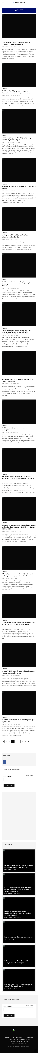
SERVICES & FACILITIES (29, 1035)
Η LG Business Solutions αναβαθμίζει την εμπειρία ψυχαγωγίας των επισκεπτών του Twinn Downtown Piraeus (18, 284)
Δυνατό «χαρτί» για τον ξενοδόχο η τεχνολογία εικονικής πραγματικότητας (17, 139)
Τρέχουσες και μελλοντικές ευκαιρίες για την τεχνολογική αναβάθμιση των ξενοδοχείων (16, 332)
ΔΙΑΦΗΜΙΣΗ (19, 1037)
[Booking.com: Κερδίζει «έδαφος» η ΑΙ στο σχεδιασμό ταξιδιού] (19, 170)
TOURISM (10, 1035)
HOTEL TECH (5, 88)
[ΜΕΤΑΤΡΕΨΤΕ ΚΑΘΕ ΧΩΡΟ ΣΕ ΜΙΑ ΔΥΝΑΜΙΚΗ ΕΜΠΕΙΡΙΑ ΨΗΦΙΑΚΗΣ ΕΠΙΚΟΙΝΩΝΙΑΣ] (19, 860)
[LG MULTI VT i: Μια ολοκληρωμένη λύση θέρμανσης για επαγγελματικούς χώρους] (19, 655)
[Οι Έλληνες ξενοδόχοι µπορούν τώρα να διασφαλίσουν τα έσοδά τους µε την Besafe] (19, 75)
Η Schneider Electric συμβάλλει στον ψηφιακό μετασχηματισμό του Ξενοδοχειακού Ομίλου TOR (18, 477)
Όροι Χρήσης (11, 1039)
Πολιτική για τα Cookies (23, 1039)
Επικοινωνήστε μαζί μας (19, 1043)
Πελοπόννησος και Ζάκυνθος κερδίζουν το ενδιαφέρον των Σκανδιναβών (18, 962)
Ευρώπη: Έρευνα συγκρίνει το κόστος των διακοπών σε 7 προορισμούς (18, 986)
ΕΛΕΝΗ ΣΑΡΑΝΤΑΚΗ (6, 46)
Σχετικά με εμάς (28, 1037)
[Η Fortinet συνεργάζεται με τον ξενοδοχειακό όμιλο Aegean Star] (19, 703)
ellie (5, 869)
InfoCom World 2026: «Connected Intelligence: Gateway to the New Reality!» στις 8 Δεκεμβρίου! (17, 913)
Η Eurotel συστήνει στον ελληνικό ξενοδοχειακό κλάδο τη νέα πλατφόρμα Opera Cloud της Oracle (18, 575)
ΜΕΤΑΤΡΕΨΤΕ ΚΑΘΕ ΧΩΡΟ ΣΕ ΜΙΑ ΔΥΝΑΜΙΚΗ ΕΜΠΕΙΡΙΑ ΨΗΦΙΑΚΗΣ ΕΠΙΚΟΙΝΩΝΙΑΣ (18, 866)
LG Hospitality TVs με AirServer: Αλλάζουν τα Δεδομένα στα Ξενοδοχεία (16, 236)
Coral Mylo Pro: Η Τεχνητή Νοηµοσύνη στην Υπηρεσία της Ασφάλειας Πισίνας (16, 43)
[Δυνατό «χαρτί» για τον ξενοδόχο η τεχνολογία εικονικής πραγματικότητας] (19, 121)
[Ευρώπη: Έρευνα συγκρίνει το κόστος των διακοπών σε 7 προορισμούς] (19, 980)
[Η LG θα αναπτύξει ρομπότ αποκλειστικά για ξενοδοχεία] (19, 412)
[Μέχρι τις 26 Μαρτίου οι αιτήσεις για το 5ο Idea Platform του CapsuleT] (19, 363)
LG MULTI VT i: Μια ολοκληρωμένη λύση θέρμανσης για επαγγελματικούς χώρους (18, 672)
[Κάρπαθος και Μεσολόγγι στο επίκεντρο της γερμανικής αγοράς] (19, 932)
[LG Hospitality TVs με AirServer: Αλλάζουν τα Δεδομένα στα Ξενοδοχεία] (19, 219)
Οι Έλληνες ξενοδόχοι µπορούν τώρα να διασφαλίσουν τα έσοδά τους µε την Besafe (16, 92)
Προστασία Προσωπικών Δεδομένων (19, 1041)
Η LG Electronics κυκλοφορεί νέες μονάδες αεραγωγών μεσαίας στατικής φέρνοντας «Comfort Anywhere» (18, 889)
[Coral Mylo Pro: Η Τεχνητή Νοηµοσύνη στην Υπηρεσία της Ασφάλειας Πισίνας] (19, 26)
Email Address (8, 776)
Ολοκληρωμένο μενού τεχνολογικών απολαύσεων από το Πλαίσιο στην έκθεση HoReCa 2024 (18, 623)
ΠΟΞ (13, 1037)
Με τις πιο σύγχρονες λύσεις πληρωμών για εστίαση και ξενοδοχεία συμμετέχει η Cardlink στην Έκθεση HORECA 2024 (19, 527)
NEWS (4, 1035)
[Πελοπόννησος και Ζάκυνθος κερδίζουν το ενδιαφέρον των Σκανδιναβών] (19, 956)
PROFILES (7, 1037)
